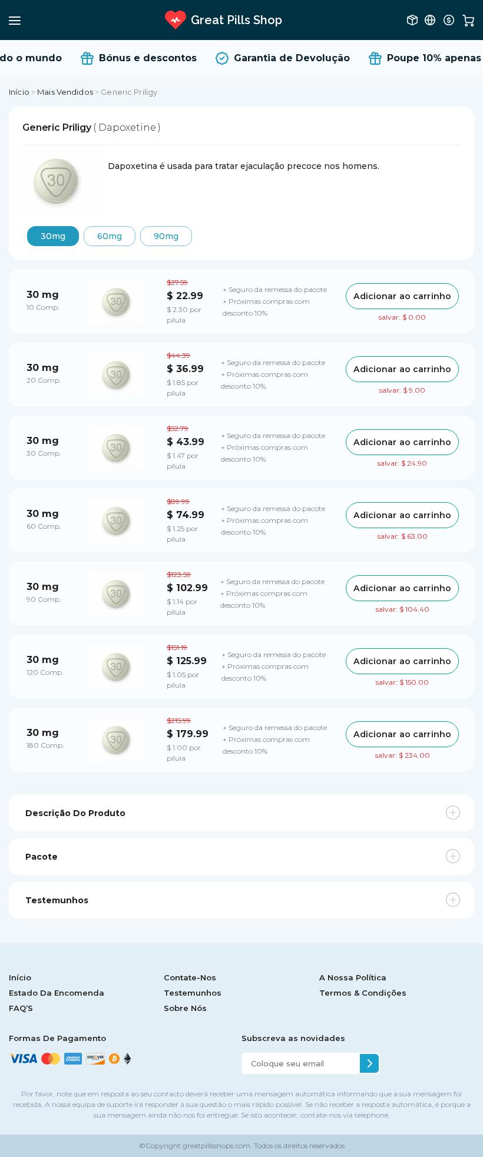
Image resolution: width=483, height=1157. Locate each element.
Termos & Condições (362, 992)
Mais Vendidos (65, 92)
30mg (53, 236)
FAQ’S (21, 1008)
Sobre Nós (185, 1008)
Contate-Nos (190, 977)
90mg (166, 236)
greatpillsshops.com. (216, 1145)
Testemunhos (192, 992)
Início (19, 92)
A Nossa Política (352, 977)
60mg (109, 236)
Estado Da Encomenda (56, 992)
